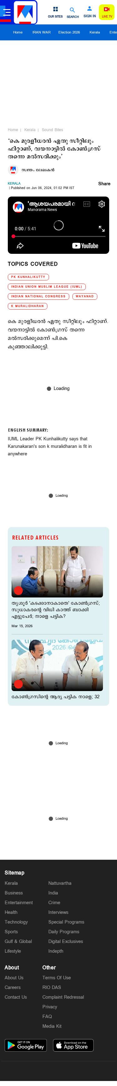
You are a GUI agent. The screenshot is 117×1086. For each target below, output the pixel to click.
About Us (14, 978)
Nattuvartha (59, 883)
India (53, 893)
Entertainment (19, 902)
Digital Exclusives (65, 941)
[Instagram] (58, 1071)
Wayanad (85, 297)
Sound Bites (52, 130)
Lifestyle (13, 951)
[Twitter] (44, 1071)
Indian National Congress (38, 297)
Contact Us (16, 997)
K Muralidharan (27, 306)
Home (17, 32)
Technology (16, 922)
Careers (13, 987)
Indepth (55, 951)
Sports (11, 932)
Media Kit (51, 1026)
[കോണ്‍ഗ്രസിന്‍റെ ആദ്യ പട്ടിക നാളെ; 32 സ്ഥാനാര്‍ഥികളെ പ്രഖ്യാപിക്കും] (57, 665)
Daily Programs (63, 932)
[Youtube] (88, 1071)
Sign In (90, 16)
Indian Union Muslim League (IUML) (46, 287)
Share (104, 184)
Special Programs (66, 922)
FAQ (47, 1016)
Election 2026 (69, 32)
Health (11, 912)
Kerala (95, 32)
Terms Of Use (56, 978)
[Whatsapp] (29, 1071)
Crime (54, 902)
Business (14, 893)
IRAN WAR (41, 32)
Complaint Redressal (63, 997)
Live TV (107, 17)
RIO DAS (51, 987)
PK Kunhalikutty (28, 277)
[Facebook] (73, 1071)
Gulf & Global (18, 941)
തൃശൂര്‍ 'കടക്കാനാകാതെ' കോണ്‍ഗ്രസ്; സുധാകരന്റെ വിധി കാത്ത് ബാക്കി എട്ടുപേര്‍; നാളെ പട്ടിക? (56, 610)
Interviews (58, 912)
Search (73, 17)
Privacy (49, 1007)
